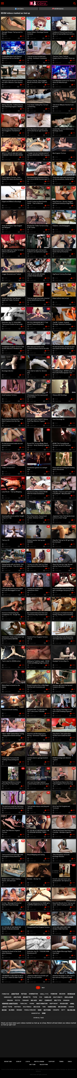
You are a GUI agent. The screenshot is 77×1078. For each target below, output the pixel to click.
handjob (47, 997)
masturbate (57, 997)
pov (40, 997)
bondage (71, 994)
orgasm (10, 1000)
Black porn (44, 1064)
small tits (44, 994)
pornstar (5, 994)
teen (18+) (23, 1003)
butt (63, 1010)
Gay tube (32, 1064)
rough (19, 1010)
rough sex (64, 1003)
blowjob (71, 1010)
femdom (54, 994)
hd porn (47, 1010)
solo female (27, 1007)
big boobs (62, 1007)
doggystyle (35, 1013)
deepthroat (54, 1003)
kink (44, 1013)
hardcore (52, 1007)
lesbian (71, 1007)
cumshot (48, 1000)
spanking (66, 1000)
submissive (7, 997)
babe (39, 1010)
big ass (34, 1000)
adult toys (7, 1007)
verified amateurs (10, 1004)
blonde (11, 1010)
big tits (57, 1000)
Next (43, 987)
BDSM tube (8, 1061)
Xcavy (34, 1074)
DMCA (70, 1061)
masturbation (41, 1003)
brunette (26, 997)
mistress (17, 1007)
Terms (61, 1061)
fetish (24, 994)
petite (17, 1000)
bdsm (4, 1010)
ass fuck (17, 997)
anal (72, 1004)
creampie (56, 1010)
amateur (15, 994)
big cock (37, 1007)
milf (40, 1000)
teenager (25, 1000)
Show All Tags (38, 1017)
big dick (62, 994)
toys (35, 997)
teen (44, 1007)
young (31, 1003)
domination (33, 994)
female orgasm (30, 1010)
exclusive (69, 997)
